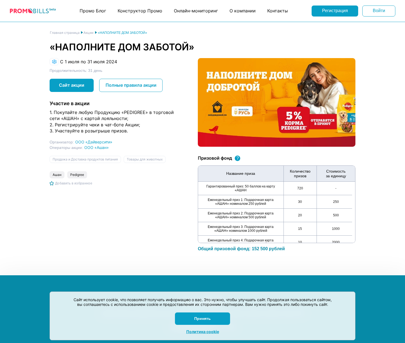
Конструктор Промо (140, 10)
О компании (242, 10)
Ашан (57, 175)
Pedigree (77, 175)
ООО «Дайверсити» (93, 142)
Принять (202, 318)
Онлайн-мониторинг (196, 10)
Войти (379, 10)
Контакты (277, 10)
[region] (276, 204)
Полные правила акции (131, 85)
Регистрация (335, 10)
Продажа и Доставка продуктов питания (85, 159)
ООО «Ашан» (96, 147)
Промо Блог (93, 10)
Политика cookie (202, 331)
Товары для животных (145, 159)
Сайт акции (71, 85)
